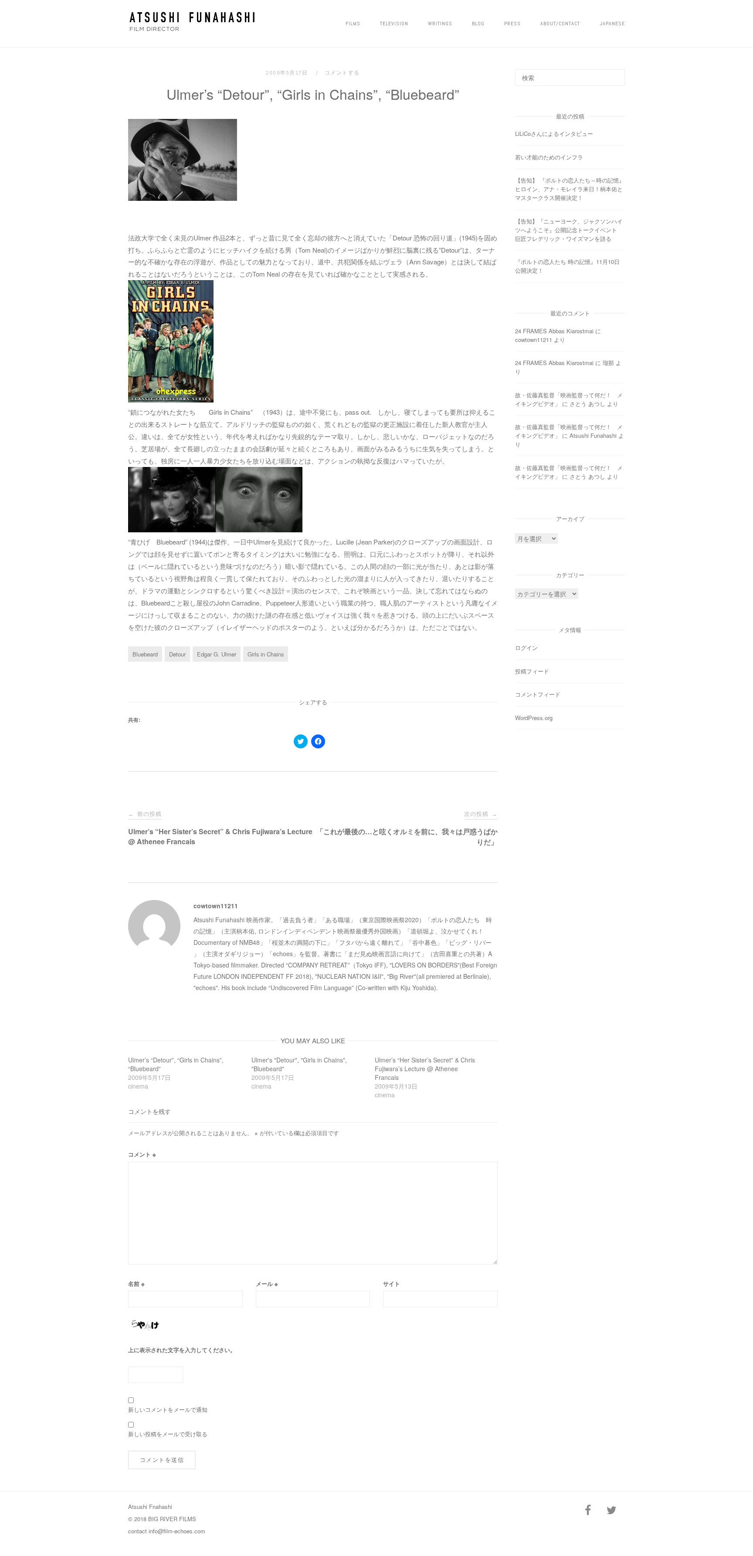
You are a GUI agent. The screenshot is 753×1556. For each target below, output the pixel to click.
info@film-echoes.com (177, 1531)
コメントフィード (537, 694)
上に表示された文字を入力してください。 (182, 1350)
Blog (478, 23)
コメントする (342, 72)
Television (394, 23)
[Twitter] (611, 1510)
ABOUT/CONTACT (560, 23)
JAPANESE (612, 23)
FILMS (353, 23)
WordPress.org (534, 718)
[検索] (615, 74)
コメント (142, 1154)
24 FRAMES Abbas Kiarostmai (554, 331)
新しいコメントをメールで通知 (167, 1409)
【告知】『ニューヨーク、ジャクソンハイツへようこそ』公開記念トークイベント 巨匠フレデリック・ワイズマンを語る (569, 230)
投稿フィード (532, 671)
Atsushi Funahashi (593, 435)
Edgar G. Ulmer (216, 654)
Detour (177, 654)
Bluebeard (145, 654)
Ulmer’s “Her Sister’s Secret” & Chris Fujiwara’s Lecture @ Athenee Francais (425, 1068)
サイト (391, 1283)
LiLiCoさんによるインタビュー (554, 133)
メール (267, 1283)
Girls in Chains (266, 654)
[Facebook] (588, 1510)
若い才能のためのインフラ (549, 157)
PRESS (512, 23)
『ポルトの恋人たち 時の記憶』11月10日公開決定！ (567, 265)
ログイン (526, 647)
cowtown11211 (215, 905)
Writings (440, 23)
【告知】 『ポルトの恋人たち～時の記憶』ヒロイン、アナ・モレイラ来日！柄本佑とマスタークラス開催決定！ (569, 189)
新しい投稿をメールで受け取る (167, 1434)
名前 (136, 1283)
